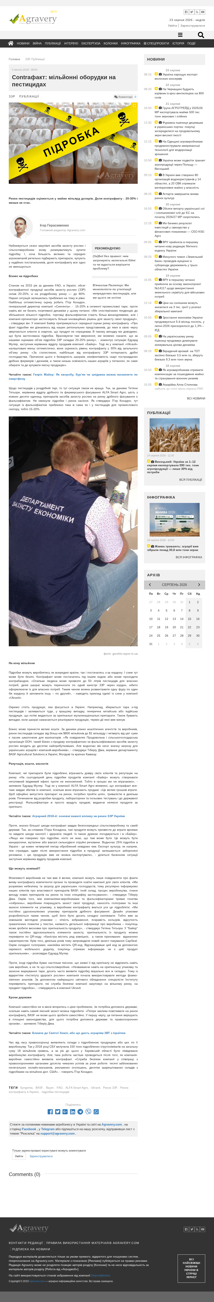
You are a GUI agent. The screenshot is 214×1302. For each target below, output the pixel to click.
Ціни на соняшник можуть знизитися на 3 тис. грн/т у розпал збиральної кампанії (178, 307)
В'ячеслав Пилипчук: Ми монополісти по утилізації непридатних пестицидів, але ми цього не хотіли (114, 291)
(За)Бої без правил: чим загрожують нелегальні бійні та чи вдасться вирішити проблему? (114, 262)
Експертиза (91, 43)
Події (191, 43)
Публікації (53, 43)
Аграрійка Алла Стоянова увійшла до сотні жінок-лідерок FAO (179, 386)
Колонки (111, 43)
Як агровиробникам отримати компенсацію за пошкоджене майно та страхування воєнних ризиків (179, 374)
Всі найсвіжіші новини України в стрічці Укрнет (191, 1268)
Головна (14, 59)
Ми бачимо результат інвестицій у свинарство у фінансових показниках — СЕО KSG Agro (179, 229)
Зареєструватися (192, 25)
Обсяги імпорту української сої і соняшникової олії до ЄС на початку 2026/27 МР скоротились (180, 213)
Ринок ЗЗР (110, 1087)
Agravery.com (37, 1281)
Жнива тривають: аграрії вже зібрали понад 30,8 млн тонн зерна (173, 548)
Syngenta (26, 1087)
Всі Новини (196, 398)
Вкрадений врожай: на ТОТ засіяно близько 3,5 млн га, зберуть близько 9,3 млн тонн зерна (179, 355)
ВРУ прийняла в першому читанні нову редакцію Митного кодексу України (176, 246)
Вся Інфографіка (189, 557)
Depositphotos (100, 1275)
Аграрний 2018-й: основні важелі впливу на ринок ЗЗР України (78, 816)
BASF (39, 1087)
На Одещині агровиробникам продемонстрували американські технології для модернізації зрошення (179, 148)
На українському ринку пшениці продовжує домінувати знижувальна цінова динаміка (176, 340)
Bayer (50, 1087)
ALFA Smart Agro (76, 1087)
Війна (37, 43)
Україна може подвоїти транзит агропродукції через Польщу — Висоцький (180, 164)
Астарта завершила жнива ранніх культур (177, 196)
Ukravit (95, 1087)
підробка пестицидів (55, 1091)
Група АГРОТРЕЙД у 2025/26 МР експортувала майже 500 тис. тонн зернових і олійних (179, 112)
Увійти (172, 25)
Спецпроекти (157, 43)
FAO (59, 1087)
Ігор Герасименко (54, 225)
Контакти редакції (26, 1243)
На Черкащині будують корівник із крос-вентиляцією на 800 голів (179, 93)
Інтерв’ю (71, 43)
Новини (23, 43)
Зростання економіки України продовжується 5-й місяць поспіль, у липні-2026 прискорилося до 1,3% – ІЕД (179, 324)
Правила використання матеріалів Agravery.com (92, 1243)
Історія (178, 43)
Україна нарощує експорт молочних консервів (176, 76)
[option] (73, 143)
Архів (153, 575)
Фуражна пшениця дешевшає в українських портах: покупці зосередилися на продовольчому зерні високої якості (179, 129)
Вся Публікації (190, 479)
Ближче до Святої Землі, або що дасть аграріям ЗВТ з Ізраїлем (78, 1033)
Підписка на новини (31, 1249)
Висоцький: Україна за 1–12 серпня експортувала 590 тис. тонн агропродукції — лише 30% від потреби (173, 467)
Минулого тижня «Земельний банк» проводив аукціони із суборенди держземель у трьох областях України (179, 263)
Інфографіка (130, 43)
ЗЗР (12, 96)
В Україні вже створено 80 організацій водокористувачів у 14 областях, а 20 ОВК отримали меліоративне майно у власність (178, 181)
